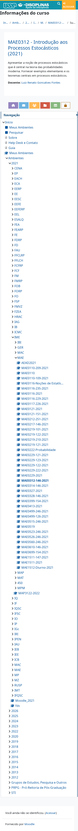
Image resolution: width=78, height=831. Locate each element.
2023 (14, 726)
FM (16, 276)
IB (15, 327)
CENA (18, 168)
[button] (59, 5)
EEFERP (19, 209)
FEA (17, 225)
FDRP (18, 240)
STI (13, 793)
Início (5, 22)
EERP (18, 189)
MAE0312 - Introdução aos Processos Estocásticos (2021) (38, 48)
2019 (14, 741)
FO (16, 296)
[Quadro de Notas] (55, 105)
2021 (27, 22)
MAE (42, 22)
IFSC (17, 613)
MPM (21, 588)
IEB (16, 649)
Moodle (29, 824)
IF (15, 603)
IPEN (17, 639)
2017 (14, 752)
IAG (17, 322)
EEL (16, 214)
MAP (20, 573)
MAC (20, 352)
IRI (16, 634)
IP (15, 624)
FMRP (18, 281)
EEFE (17, 204)
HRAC (18, 317)
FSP (17, 301)
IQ (16, 598)
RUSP (18, 685)
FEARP (18, 230)
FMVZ (18, 306)
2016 (14, 757)
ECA (17, 184)
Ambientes (16, 22)
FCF (16, 271)
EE (16, 194)
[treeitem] (39, 457)
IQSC (17, 608)
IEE (16, 654)
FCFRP (18, 265)
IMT (17, 690)
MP (16, 675)
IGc (16, 629)
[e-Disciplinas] (28, 5)
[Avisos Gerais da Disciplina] (24, 105)
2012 (14, 777)
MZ (16, 680)
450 (20, 583)
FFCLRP (19, 255)
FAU (17, 250)
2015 (14, 762)
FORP (18, 291)
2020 (14, 736)
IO (16, 619)
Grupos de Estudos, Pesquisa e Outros (39, 782)
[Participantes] (34, 105)
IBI (19, 342)
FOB (17, 286)
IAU (17, 644)
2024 (14, 721)
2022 (14, 731)
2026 (14, 711)
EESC (17, 199)
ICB (16, 660)
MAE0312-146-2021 (57, 22)
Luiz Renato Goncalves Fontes (40, 82)
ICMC (18, 332)
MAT (20, 578)
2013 (14, 772)
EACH (18, 178)
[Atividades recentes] (45, 105)
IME (35, 22)
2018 (14, 747)
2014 (14, 767)
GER (20, 347)
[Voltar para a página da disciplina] (13, 105)
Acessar (68, 6)
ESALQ (19, 219)
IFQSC (18, 695)
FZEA (17, 312)
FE (16, 235)
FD (16, 245)
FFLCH (18, 260)
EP (16, 173)
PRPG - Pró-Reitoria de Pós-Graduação (38, 788)
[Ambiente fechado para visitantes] (65, 105)
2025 (14, 716)
